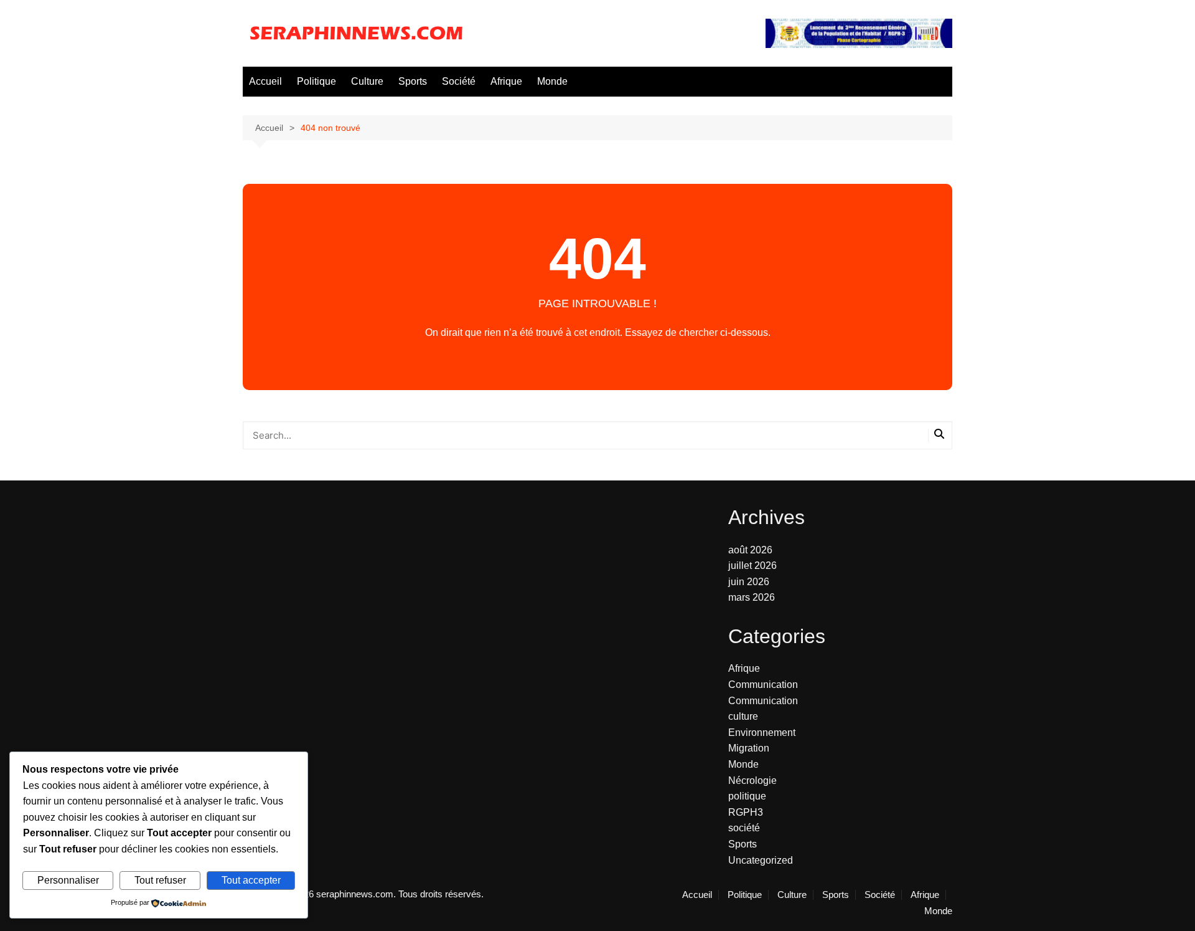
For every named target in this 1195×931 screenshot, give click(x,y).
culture (743, 716)
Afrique (506, 81)
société (744, 828)
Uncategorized (760, 860)
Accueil (265, 81)
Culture (367, 81)
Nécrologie (752, 780)
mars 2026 (751, 597)
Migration (748, 748)
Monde (552, 81)
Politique (316, 81)
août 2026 (750, 550)
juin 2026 (748, 581)
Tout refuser (160, 880)
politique (747, 796)
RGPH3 (745, 812)
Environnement (761, 732)
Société (459, 81)
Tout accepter (251, 880)
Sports (412, 81)
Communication (763, 684)
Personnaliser (68, 880)
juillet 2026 (752, 565)
